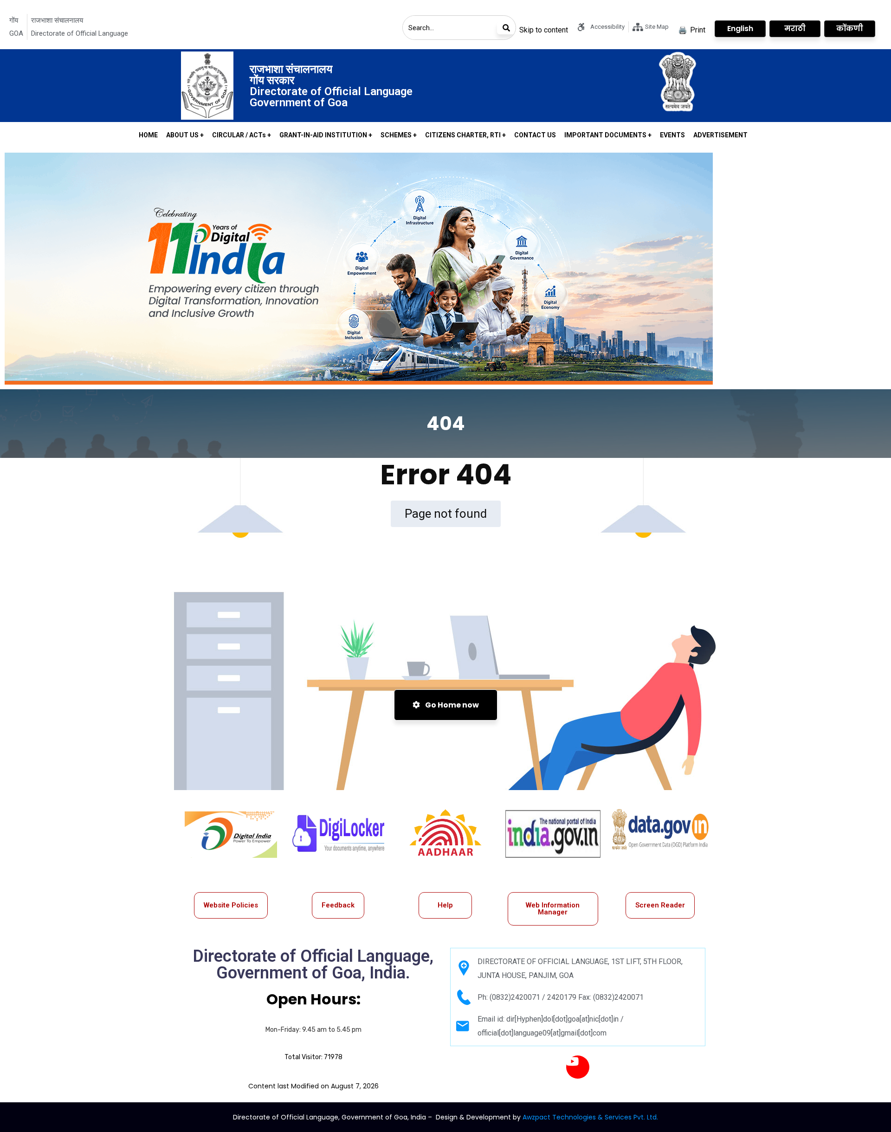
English (740, 28)
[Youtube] (577, 1067)
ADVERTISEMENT (720, 135)
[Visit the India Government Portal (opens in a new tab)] (553, 834)
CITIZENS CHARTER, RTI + (465, 135)
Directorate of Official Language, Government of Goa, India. (313, 964)
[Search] (506, 27)
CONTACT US (535, 135)
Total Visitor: (313, 1057)
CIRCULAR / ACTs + (241, 135)
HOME (148, 135)
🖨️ (691, 30)
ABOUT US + (185, 135)
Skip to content (543, 30)
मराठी (795, 28)
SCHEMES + (399, 135)
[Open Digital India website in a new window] (231, 835)
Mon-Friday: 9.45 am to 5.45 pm (313, 1030)
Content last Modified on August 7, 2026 (313, 1086)
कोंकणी (849, 28)
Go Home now (451, 705)
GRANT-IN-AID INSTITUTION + (325, 135)
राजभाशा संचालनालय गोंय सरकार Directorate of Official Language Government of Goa (331, 86)
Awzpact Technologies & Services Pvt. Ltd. (590, 1117)
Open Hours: (313, 999)
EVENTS (672, 135)
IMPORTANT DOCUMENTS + (608, 135)
